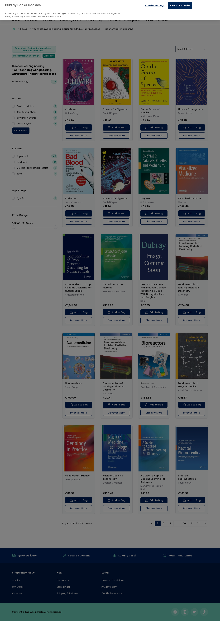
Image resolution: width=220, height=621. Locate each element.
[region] (110, 10)
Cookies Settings (154, 5)
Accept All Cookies (179, 5)
